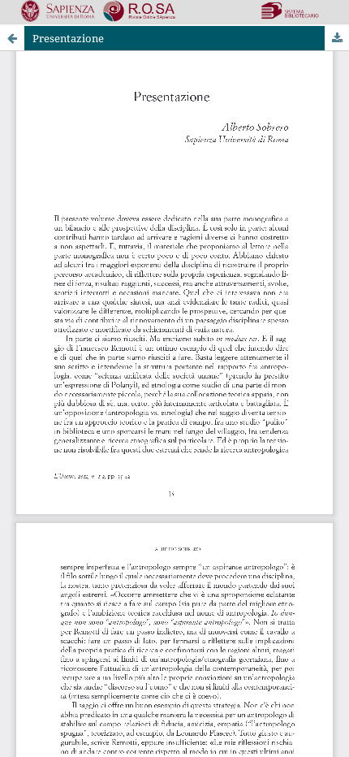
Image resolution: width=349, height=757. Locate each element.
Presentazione (68, 38)
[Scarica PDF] (337, 38)
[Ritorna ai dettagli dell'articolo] (12, 38)
